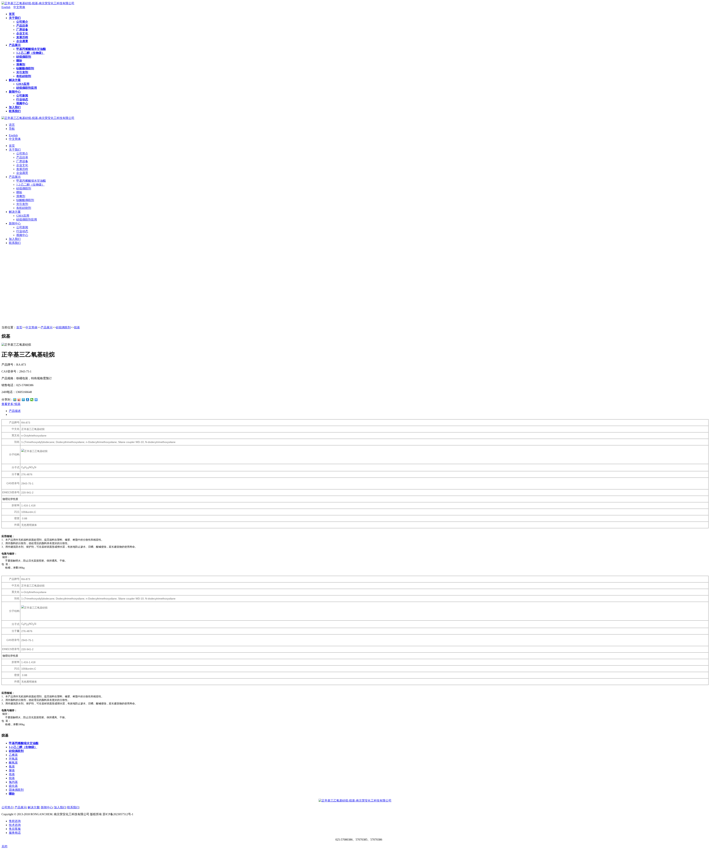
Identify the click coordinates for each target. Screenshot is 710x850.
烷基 (77, 327)
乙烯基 (13, 754)
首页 (19, 327)
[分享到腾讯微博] (23, 399)
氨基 (12, 766)
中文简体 (15, 138)
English (13, 135)
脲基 (12, 770)
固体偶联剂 (16, 789)
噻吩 (12, 793)
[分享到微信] (31, 399)
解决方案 (34, 807)
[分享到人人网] (27, 399)
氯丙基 (13, 782)
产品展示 (47, 327)
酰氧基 (13, 762)
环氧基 (13, 758)
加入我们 (60, 807)
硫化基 (13, 785)
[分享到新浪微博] (19, 399)
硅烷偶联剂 (63, 327)
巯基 (12, 774)
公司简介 (7, 807)
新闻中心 (47, 807)
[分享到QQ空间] (14, 399)
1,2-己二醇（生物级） (23, 747)
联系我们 (73, 807)
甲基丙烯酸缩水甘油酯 (23, 743)
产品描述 (15, 410)
